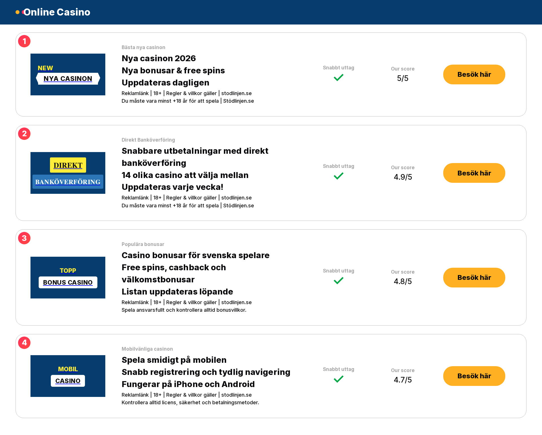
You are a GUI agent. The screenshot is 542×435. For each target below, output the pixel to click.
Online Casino (57, 12)
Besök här (474, 74)
